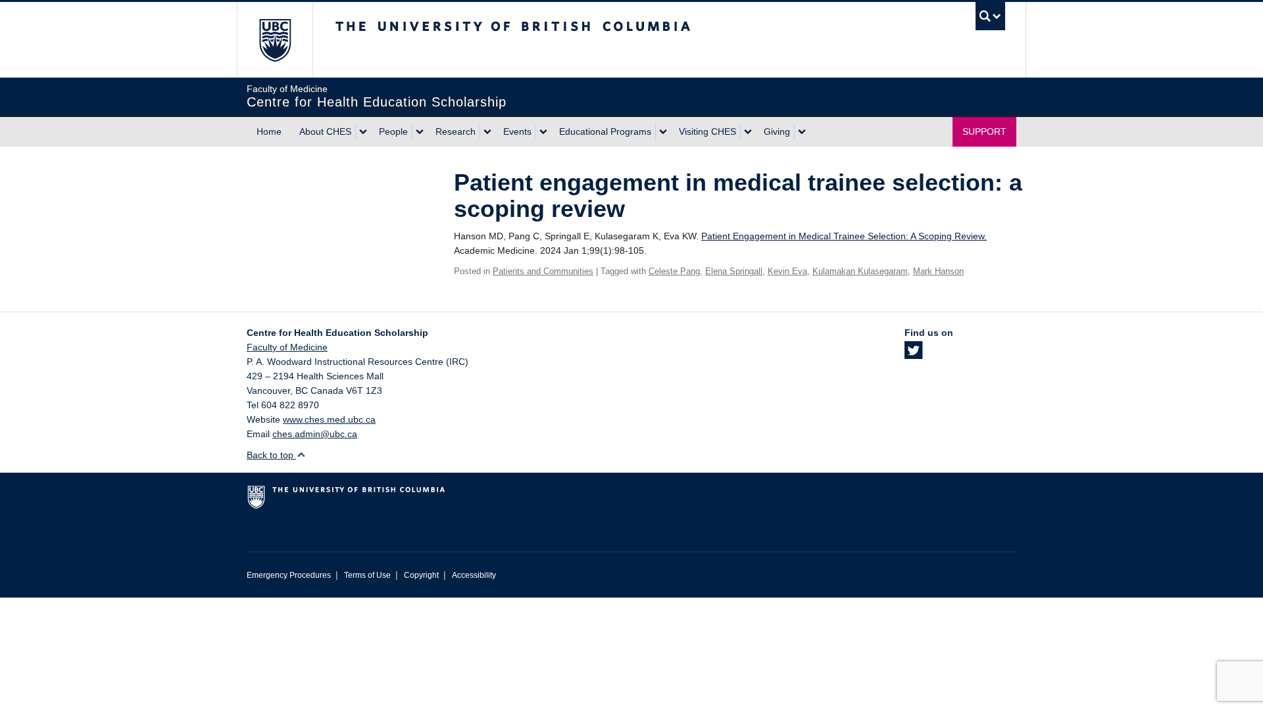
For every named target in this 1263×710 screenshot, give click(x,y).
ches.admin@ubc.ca (314, 434)
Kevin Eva (787, 271)
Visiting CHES (707, 131)
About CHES (325, 131)
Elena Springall (733, 271)
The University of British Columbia (274, 40)
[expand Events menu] (543, 132)
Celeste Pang (674, 271)
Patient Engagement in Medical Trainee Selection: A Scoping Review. (844, 236)
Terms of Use (367, 575)
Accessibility (474, 575)
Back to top (271, 455)
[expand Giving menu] (802, 132)
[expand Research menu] (487, 132)
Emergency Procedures (289, 575)
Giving (777, 131)
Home (269, 131)
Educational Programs (605, 131)
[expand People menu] (420, 132)
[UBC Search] (990, 16)
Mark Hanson (938, 271)
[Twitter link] (913, 354)
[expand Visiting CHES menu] (748, 132)
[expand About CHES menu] (363, 132)
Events (517, 131)
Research (455, 131)
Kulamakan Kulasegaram (860, 271)
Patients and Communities (543, 271)
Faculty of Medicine (287, 347)
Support (984, 131)
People (393, 131)
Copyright (421, 575)
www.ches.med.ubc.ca (329, 419)
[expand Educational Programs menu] (663, 132)
